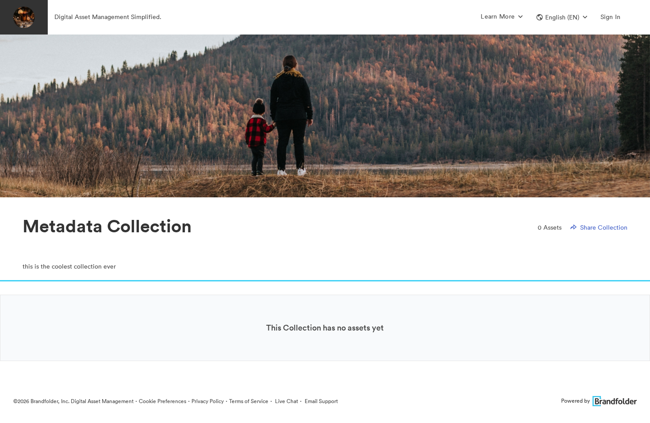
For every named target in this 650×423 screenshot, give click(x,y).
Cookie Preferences (162, 401)
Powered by (575, 400)
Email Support (320, 401)
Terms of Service (248, 401)
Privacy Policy (207, 401)
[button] (562, 17)
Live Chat (286, 401)
